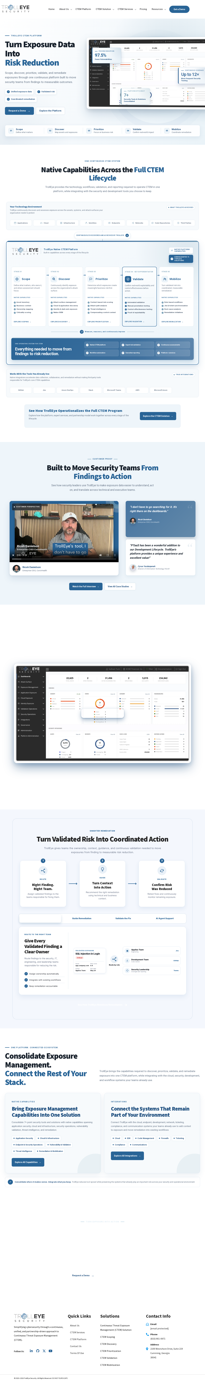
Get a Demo (179, 9)
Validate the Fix (123, 918)
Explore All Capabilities (28, 1162)
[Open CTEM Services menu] (135, 9)
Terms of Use (77, 1353)
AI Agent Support (165, 918)
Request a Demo (19, 111)
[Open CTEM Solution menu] (113, 9)
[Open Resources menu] (165, 9)
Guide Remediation (81, 918)
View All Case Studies (120, 586)
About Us (64, 9)
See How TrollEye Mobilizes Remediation (102, 1005)
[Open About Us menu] (71, 9)
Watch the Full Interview (85, 586)
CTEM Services (125, 9)
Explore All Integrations (127, 1156)
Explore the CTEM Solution (158, 416)
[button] (82, 1353)
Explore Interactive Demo (105, 713)
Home (51, 9)
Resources (157, 9)
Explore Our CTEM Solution (118, 1275)
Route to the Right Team (40, 918)
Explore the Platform (50, 110)
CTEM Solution (103, 9)
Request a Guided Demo (102, 792)
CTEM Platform (83, 9)
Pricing (143, 9)
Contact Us (75, 1346)
